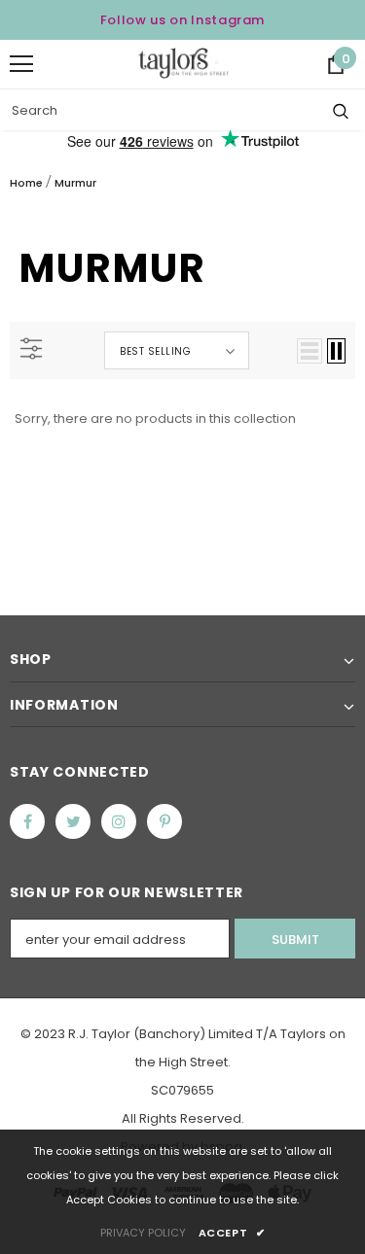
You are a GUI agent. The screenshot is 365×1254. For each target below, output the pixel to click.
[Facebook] (27, 821)
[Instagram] (118, 821)
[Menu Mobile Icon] (21, 64)
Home (26, 183)
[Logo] (183, 63)
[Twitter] (73, 821)
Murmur (75, 183)
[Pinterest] (164, 821)
